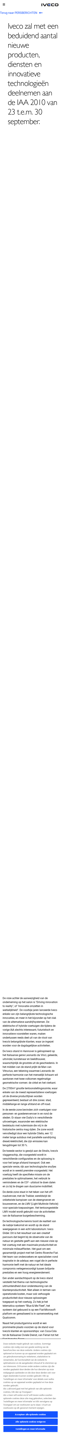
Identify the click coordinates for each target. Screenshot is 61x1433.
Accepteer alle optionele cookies (30, 1414)
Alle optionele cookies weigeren (30, 1421)
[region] (30, 1386)
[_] (49, 5)
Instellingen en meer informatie (30, 1429)
